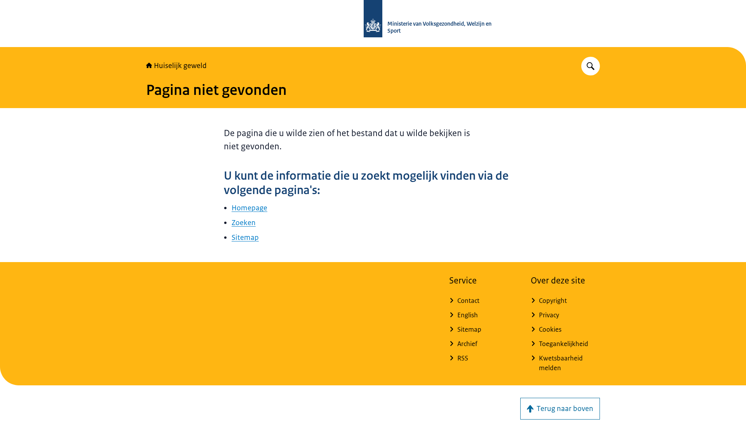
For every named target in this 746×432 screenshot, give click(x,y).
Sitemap (245, 237)
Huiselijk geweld (180, 65)
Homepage (249, 208)
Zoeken (244, 222)
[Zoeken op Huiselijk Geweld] (590, 66)
